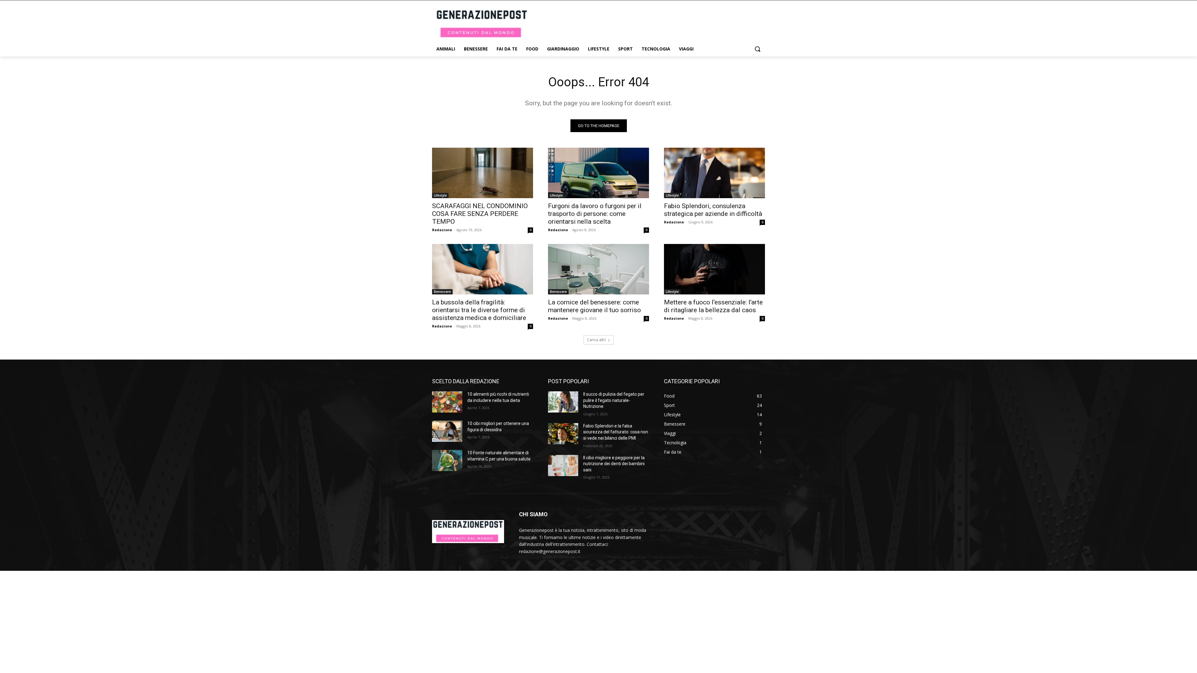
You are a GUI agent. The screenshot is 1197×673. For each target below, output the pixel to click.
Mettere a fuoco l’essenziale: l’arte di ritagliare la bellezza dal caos (713, 306)
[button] (757, 48)
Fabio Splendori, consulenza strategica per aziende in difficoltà (713, 209)
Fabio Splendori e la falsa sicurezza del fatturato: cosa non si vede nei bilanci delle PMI (615, 432)
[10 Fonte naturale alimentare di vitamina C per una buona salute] (447, 460)
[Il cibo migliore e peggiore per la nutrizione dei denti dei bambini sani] (563, 465)
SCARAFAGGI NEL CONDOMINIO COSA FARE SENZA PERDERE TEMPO (480, 213)
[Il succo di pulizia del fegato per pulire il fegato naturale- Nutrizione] (563, 402)
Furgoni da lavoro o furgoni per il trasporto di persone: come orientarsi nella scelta (595, 213)
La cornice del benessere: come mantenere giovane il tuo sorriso (594, 306)
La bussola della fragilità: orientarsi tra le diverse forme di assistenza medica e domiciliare (479, 310)
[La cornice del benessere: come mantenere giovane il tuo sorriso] (598, 269)
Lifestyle (440, 195)
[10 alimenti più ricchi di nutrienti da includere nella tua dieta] (447, 402)
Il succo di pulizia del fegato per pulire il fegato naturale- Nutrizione (613, 400)
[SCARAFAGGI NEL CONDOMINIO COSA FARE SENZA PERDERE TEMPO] (482, 173)
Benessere (442, 291)
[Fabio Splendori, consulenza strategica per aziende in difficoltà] (714, 173)
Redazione (442, 229)
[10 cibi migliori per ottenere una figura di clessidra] (447, 431)
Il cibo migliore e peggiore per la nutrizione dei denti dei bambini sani (614, 463)
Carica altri (596, 339)
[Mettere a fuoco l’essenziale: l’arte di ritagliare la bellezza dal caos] (714, 269)
